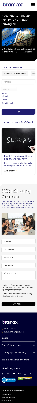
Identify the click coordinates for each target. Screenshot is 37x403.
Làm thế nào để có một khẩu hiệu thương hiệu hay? (18, 157)
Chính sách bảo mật (8, 397)
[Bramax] (13, 4)
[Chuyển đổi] (34, 337)
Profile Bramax (6, 394)
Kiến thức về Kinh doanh (15, 74)
